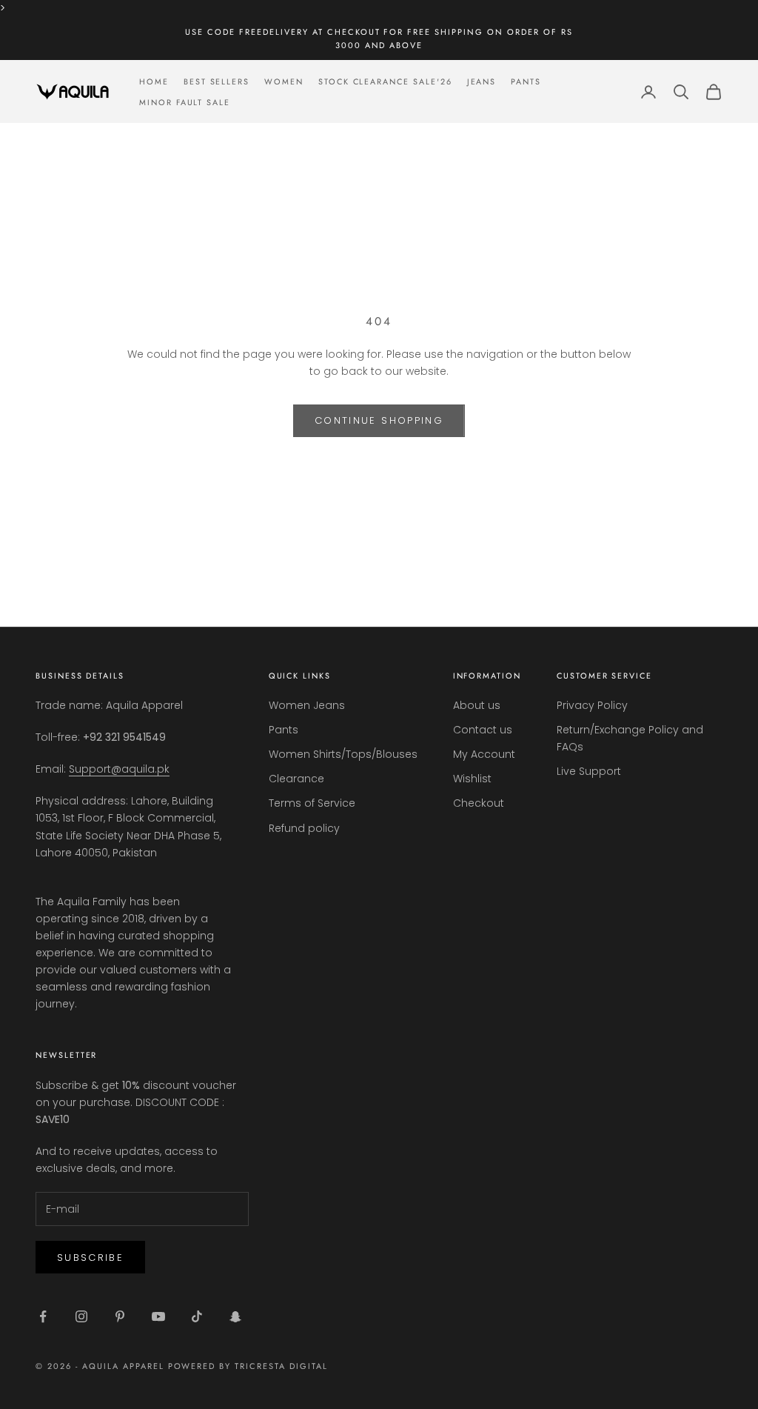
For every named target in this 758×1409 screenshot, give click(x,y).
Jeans (482, 81)
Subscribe (90, 1257)
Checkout (478, 803)
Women (283, 81)
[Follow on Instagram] (81, 1316)
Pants (526, 81)
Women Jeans (307, 705)
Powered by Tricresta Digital (248, 1366)
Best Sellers (216, 81)
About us (476, 705)
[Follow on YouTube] (158, 1316)
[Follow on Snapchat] (235, 1316)
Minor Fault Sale (184, 102)
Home (154, 81)
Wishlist (472, 778)
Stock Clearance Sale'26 (385, 81)
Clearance (296, 778)
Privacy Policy (592, 705)
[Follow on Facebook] (43, 1316)
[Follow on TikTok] (197, 1316)
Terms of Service (312, 803)
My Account (484, 754)
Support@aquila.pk (119, 769)
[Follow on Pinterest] (120, 1316)
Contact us (482, 729)
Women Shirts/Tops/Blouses (343, 754)
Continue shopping (379, 420)
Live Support (589, 771)
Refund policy (304, 828)
